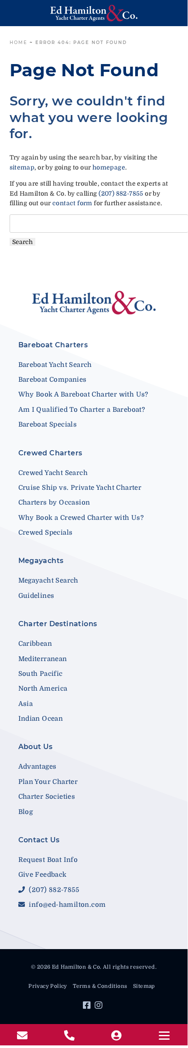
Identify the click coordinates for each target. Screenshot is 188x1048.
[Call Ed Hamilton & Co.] (70, 1035)
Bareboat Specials (47, 424)
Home (18, 42)
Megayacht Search (48, 580)
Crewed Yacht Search (53, 473)
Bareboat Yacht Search (55, 365)
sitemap (22, 167)
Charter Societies (46, 796)
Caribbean (35, 644)
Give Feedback (42, 874)
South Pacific (40, 674)
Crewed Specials (45, 532)
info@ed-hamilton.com (66, 905)
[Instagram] (100, 1007)
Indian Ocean (40, 718)
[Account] (117, 1035)
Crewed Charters (50, 453)
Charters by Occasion (54, 502)
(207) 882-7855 (121, 193)
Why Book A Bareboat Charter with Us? (83, 394)
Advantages (37, 766)
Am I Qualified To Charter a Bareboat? (81, 410)
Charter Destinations (57, 624)
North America (43, 688)
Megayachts (41, 560)
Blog (25, 812)
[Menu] (164, 1035)
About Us (35, 747)
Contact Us (39, 840)
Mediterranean (42, 659)
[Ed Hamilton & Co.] (94, 13)
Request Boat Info (48, 860)
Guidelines (36, 596)
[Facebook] (88, 1007)
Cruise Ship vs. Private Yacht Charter (80, 488)
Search (22, 241)
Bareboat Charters (53, 345)
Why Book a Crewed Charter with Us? (81, 518)
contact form (72, 203)
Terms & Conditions (100, 986)
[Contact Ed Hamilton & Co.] (23, 1035)
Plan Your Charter (48, 782)
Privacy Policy (47, 986)
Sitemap (144, 986)
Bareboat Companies (52, 379)
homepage (108, 167)
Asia (25, 704)
